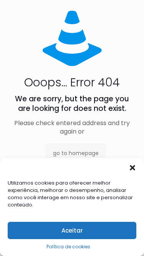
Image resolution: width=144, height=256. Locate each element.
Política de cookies (68, 246)
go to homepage (76, 153)
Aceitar (72, 230)
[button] (132, 168)
